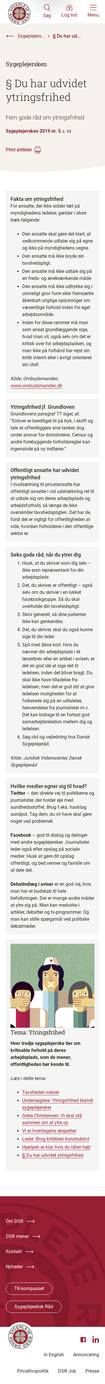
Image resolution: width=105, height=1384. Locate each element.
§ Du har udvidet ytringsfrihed (52, 1155)
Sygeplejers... (31, 36)
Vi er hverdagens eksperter (49, 1131)
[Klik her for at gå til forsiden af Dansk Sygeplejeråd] (24, 11)
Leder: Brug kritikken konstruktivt (55, 1139)
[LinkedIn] (95, 1339)
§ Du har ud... (66, 36)
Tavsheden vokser (40, 1092)
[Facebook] (84, 1339)
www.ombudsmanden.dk (36, 385)
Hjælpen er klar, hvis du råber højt (56, 1147)
